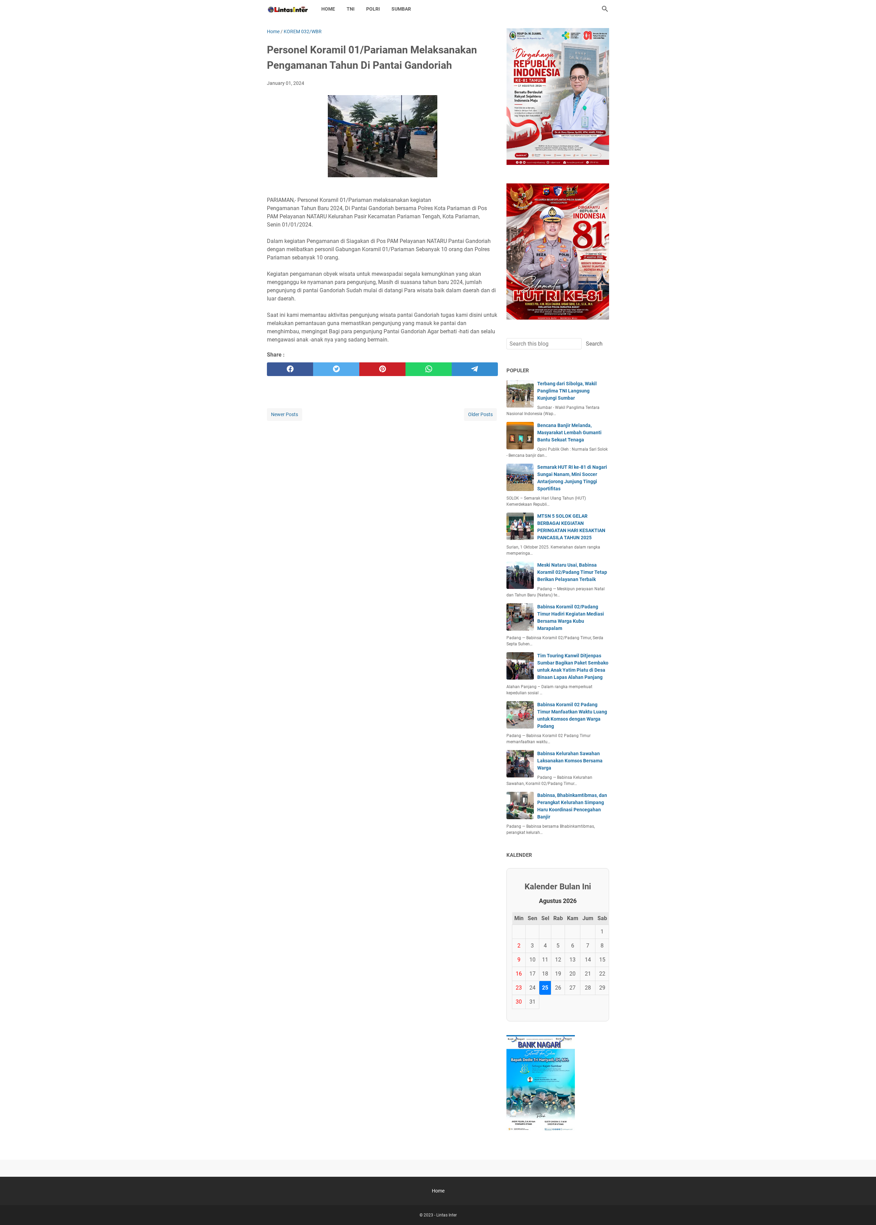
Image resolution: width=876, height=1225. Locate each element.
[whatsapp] (428, 369)
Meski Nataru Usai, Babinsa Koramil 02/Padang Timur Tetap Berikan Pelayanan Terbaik (572, 572)
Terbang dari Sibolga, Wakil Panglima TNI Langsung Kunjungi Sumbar (567, 391)
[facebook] (290, 369)
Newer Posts (284, 414)
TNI (351, 9)
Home (328, 9)
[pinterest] (382, 369)
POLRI (373, 9)
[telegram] (475, 369)
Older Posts (480, 414)
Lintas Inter (446, 1215)
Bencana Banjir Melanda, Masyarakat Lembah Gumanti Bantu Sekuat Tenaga (569, 432)
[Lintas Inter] (288, 9)
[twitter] (336, 369)
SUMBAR (401, 9)
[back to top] (862, 1209)
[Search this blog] (605, 9)
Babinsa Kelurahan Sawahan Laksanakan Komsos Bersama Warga (570, 761)
